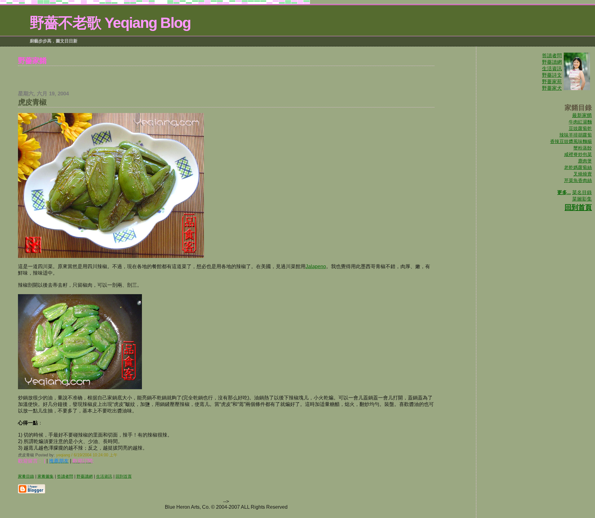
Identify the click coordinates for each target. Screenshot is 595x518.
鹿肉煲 (585, 160)
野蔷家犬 (552, 88)
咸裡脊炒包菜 (578, 154)
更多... (564, 192)
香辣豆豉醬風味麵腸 (571, 141)
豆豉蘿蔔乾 (580, 128)
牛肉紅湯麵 (580, 121)
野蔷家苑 (552, 81)
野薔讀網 (552, 62)
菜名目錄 (582, 192)
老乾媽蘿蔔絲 (578, 167)
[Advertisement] (226, 75)
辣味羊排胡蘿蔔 (575, 134)
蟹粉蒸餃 (582, 147)
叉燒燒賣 (582, 173)
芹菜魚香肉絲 (578, 180)
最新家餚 (582, 115)
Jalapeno (316, 266)
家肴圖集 (45, 476)
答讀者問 (552, 55)
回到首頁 (578, 207)
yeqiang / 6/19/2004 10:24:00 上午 (86, 455)
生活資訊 (552, 68)
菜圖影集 (582, 199)
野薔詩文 (552, 75)
